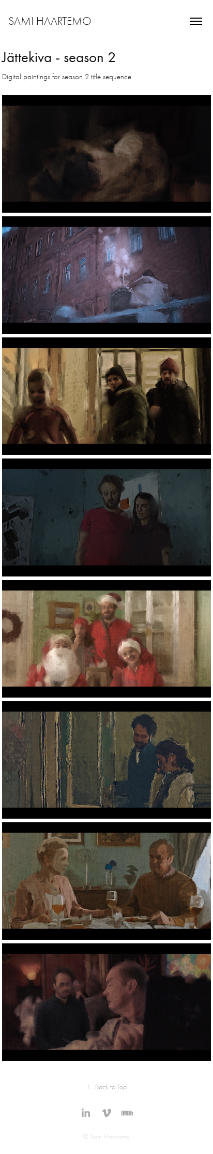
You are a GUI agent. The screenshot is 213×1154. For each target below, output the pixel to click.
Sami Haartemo (50, 21)
